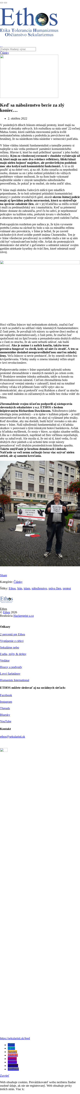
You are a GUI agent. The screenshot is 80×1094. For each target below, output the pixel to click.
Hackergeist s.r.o (23, 615)
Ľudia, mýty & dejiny (13, 654)
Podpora (13, 1065)
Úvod (11, 1044)
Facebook (6, 695)
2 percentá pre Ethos (12, 634)
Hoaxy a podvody (11, 667)
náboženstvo (39, 588)
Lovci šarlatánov (10, 673)
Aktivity (13, 1055)
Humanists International (14, 680)
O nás (11, 1048)
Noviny (12, 1051)
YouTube (5, 721)
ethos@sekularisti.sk (12, 736)
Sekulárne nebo (9, 647)
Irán (19, 588)
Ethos (12, 588)
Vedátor (5, 660)
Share (3, 575)
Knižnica (13, 1069)
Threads (5, 708)
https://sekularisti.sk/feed (15, 1038)
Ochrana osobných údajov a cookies (47, 1089)
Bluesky (5, 714)
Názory (12, 1062)
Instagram (6, 701)
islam (27, 588)
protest (67, 588)
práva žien (55, 588)
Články (4, 52)
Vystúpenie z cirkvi (11, 641)
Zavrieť (4, 1075)
